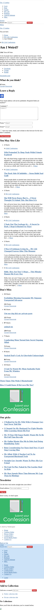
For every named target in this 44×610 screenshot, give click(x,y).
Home (6, 530)
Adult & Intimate (9, 15)
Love (5, 6)
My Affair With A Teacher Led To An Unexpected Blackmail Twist (19, 455)
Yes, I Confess (4, 2)
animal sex (8, 327)
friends (2, 76)
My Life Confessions (12, 194)
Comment (4, 106)
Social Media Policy (10, 538)
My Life (6, 11)
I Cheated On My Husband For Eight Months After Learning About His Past (23, 429)
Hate (5, 8)
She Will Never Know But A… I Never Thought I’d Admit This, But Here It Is (20, 199)
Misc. (6, 17)
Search (30, 22)
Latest (6, 578)
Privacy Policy (9, 534)
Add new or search (6, 590)
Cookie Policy (8, 536)
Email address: (4, 488)
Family (6, 10)
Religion (7, 13)
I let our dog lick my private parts (18, 313)
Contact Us (7, 539)
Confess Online (9, 532)
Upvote (2, 86)
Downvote (8, 86)
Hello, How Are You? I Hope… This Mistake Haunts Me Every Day (22, 273)
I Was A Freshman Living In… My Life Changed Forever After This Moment (20, 250)
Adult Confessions (12, 148)
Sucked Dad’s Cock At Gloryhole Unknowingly (24, 355)
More (36, 166)
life (5, 76)
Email (2, 127)
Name (2, 123)
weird (8, 76)
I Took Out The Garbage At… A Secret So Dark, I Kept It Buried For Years (21, 225)
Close (2, 545)
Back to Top (4, 543)
